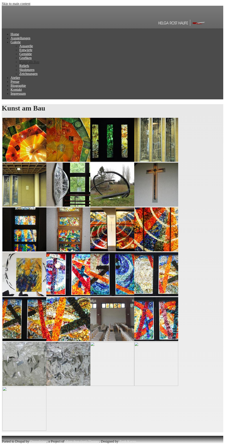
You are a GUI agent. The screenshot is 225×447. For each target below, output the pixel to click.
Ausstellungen (20, 38)
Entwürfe (25, 50)
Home (15, 34)
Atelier (15, 78)
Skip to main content (16, 3)
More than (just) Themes (82, 441)
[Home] (105, 26)
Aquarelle (26, 46)
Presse (15, 82)
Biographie (18, 85)
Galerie (16, 42)
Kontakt (16, 89)
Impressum (18, 93)
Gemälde (25, 54)
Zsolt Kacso (127, 441)
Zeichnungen (28, 74)
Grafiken (25, 58)
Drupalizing (38, 441)
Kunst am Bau (29, 62)
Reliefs (24, 66)
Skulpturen (26, 70)
